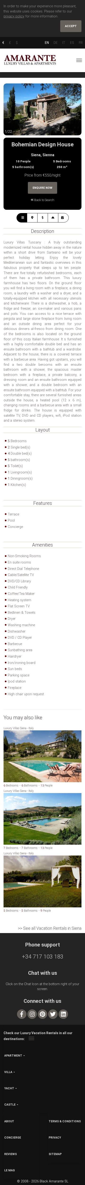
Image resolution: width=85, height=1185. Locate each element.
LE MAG (9, 1170)
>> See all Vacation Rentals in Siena (49, 928)
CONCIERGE (12, 1137)
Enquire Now (42, 187)
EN (47, 43)
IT (63, 43)
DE (56, 43)
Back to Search (44, 200)
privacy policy (14, 16)
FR (81, 43)
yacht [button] (9, 1088)
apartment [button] (13, 1055)
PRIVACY (55, 1137)
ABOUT (9, 1121)
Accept (71, 26)
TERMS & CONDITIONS (65, 1121)
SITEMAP (55, 1154)
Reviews (10, 1154)
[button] (13, 112)
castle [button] (10, 1104)
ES (72, 43)
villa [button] (8, 1072)
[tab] (22, 217)
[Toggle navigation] (79, 60)
